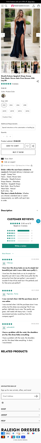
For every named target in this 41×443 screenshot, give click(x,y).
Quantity (3, 132)
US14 (20, 111)
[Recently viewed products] (38, 221)
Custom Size (7, 117)
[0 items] (38, 5)
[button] (38, 226)
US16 (27, 111)
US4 (11, 105)
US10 (4, 111)
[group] (5, 67)
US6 (18, 105)
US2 (4, 105)
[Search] (6, 5)
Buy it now (18, 152)
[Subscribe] (36, 396)
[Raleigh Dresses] (20, 5)
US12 (12, 111)
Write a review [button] (20, 246)
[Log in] (33, 5)
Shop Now (31, 2)
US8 (24, 105)
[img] (7, 259)
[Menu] (2, 5)
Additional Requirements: (9, 124)
